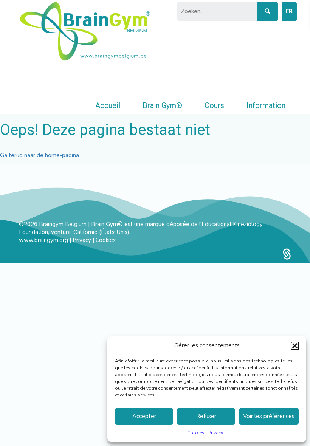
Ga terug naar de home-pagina (39, 155)
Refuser (206, 416)
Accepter (144, 416)
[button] (295, 346)
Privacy (215, 433)
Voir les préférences (268, 416)
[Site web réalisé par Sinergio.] (287, 253)
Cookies (196, 433)
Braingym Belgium (63, 224)
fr (289, 11)
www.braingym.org (43, 240)
